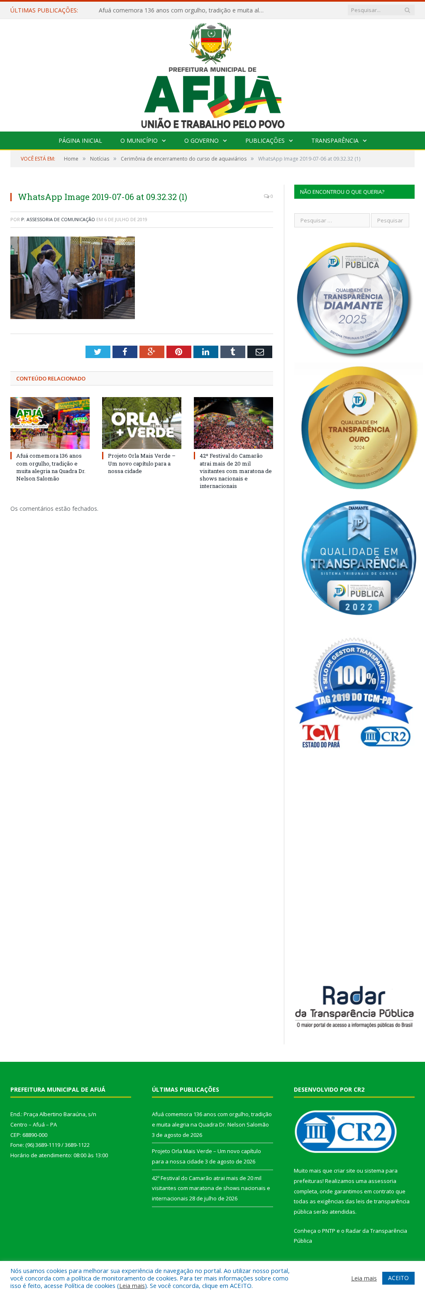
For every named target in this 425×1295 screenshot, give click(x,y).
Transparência (335, 140)
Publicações (265, 140)
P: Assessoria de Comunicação (58, 219)
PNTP (328, 1230)
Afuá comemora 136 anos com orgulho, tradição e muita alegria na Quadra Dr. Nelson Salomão (50, 467)
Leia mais (132, 1285)
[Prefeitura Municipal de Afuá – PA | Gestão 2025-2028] (213, 73)
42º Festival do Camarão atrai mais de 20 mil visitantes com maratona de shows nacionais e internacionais (236, 471)
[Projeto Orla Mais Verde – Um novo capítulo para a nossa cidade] (141, 423)
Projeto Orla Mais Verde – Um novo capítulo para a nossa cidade (184, 10)
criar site (344, 1170)
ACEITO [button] (398, 1278)
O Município (139, 140)
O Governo (201, 140)
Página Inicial (80, 140)
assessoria (382, 1181)
